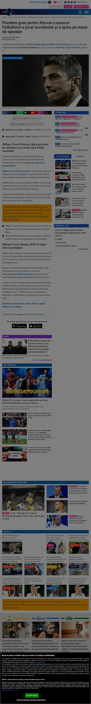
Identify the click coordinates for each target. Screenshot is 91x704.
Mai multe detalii (40, 662)
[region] (45, 678)
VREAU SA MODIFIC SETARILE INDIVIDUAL (31, 700)
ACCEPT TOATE (32, 695)
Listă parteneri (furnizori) (9, 690)
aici (74, 670)
